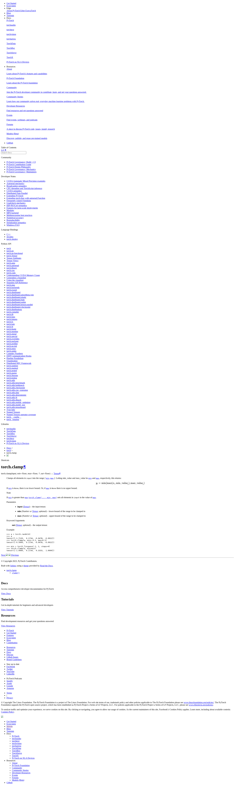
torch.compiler (13, 312)
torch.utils (11, 380)
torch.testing (12, 378)
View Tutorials (7, 610)
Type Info (11, 410)
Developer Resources (21, 773)
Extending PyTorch (15, 196)
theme (26, 566)
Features (10, 635)
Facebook (11, 666)
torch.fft (10, 314)
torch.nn (10, 251)
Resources (11, 647)
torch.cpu (11, 270)
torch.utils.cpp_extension (17, 390)
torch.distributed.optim (16, 302)
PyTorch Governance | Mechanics (21, 169)
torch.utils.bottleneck (15, 385)
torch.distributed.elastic (16, 297)
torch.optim (11, 351)
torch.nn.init (12, 346)
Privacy (10, 698)
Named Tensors (13, 412)
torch (9, 248)
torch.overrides (13, 339)
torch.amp (11, 263)
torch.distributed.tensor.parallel (20, 304)
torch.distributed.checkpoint (18, 307)
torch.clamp (12, 570)
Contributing (12, 643)
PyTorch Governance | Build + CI (21, 162)
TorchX (15, 756)
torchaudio (11, 429)
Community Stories (20, 770)
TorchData (11, 431)
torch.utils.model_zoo (16, 405)
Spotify (10, 681)
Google (10, 686)
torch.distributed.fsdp (16, 300)
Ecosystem (11, 6)
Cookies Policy (7, 712)
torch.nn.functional (15, 253)
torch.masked (12, 368)
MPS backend (13, 213)
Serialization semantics (16, 222)
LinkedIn (10, 674)
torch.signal (11, 334)
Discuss (10, 654)
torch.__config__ (14, 417)
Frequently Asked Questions (19, 200)
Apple (9, 683)
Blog (9, 13)
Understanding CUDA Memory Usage (23, 275)
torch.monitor (12, 331)
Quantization (12, 361)
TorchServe (11, 436)
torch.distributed (13, 292)
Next (3, 555)
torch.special (12, 336)
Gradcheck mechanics (16, 203)
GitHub (10, 143)
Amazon (10, 688)
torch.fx (10, 322)
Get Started (11, 3)
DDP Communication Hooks (19, 356)
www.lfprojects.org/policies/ (201, 705)
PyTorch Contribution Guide (19, 164)
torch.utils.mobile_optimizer (18, 402)
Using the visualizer (15, 280)
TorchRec (11, 433)
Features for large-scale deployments (22, 208)
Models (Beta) (18, 780)
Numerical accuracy (15, 218)
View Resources (8, 626)
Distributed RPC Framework (19, 363)
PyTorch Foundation (21, 765)
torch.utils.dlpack (14, 400)
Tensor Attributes (14, 258)
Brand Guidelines (14, 659)
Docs (9, 448)
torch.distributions (14, 309)
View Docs (6, 593)
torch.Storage (12, 375)
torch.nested (12, 370)
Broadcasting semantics (17, 186)
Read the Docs (46, 566)
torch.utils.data (13, 392)
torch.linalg (11, 329)
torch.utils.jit (12, 397)
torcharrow (16, 746)
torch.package (12, 341)
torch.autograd (13, 265)
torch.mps (11, 285)
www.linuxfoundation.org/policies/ (199, 702)
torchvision (11, 441)
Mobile (10, 726)
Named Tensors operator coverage (21, 414)
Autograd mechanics (15, 183)
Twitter (10, 669)
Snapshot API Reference (17, 282)
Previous (15, 555)
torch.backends (13, 287)
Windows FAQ (13, 225)
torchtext (10, 438)
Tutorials (10, 15)
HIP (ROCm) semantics (17, 205)
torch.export (12, 290)
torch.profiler (12, 344)
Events (15, 775)
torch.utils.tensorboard (16, 407)
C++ (8, 234)
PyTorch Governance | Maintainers (21, 172)
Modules (10, 210)
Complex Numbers (15, 353)
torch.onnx (11, 348)
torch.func (11, 317)
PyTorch (10, 630)
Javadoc (10, 237)
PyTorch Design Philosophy (19, 167)
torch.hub (11, 324)
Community (17, 768)
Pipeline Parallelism (15, 358)
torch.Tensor (12, 256)
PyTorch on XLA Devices (18, 443)
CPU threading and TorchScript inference (24, 188)
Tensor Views (12, 260)
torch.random (12, 366)
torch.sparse (12, 373)
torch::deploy (12, 239)
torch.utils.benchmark (16, 383)
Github (10, 782)
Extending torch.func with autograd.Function (26, 198)
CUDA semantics (14, 191)
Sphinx (13, 566)
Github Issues (12, 657)
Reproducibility (13, 220)
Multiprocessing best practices (19, 215)
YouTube (10, 671)
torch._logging (13, 419)
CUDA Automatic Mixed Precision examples (26, 181)
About (14, 763)
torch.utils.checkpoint (16, 388)
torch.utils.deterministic (16, 395)
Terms (9, 693)
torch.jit (10, 326)
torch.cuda (11, 273)
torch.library (12, 268)
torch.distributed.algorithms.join (20, 295)
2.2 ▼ (4, 150)
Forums (15, 777)
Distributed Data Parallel (17, 193)
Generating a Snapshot (16, 278)
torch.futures (12, 319)
